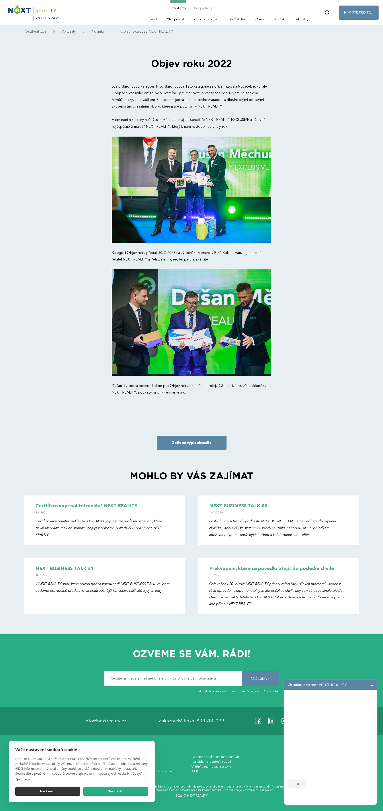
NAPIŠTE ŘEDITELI (358, 12)
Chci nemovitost (206, 19)
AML (195, 771)
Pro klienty (178, 8)
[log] (330, 742)
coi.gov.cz (266, 790)
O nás (259, 19)
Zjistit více (22, 779)
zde (275, 691)
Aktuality (302, 19)
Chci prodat (175, 19)
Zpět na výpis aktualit (191, 442)
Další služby (237, 19)
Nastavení (47, 791)
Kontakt (280, 19)
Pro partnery (203, 8)
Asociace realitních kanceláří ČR (215, 756)
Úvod (153, 19)
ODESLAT (260, 678)
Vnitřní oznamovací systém (211, 766)
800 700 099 (210, 721)
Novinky (98, 31)
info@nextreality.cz (105, 721)
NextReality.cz (35, 31)
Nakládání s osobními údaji (211, 761)
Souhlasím (116, 791)
